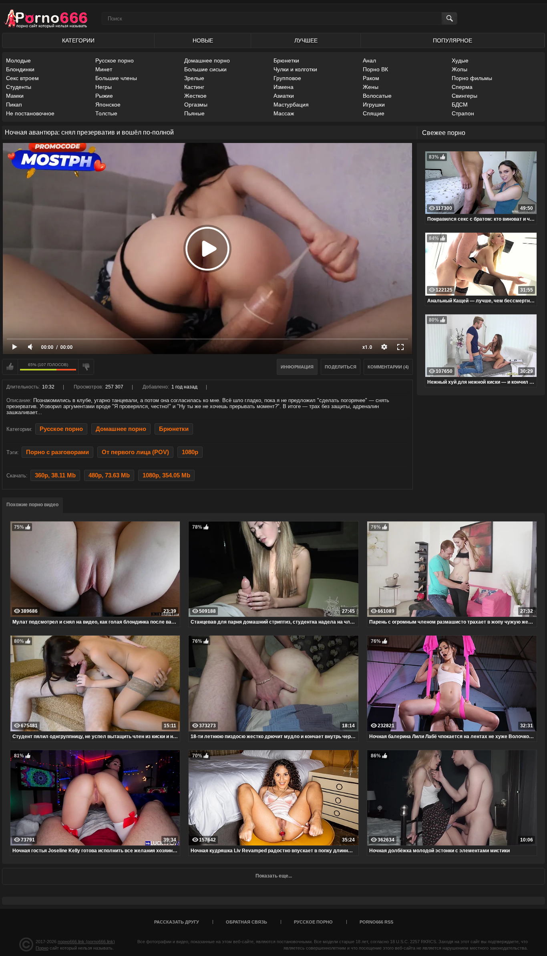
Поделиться (340, 366)
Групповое (287, 78)
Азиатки (284, 96)
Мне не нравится (86, 367)
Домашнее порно (207, 60)
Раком (371, 78)
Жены (370, 87)
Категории (78, 40)
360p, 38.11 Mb (55, 475)
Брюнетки (286, 60)
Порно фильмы (472, 78)
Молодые (18, 60)
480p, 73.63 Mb (109, 475)
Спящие (373, 113)
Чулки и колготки (295, 69)
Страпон (463, 113)
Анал (369, 60)
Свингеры (464, 96)
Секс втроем (22, 78)
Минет (103, 69)
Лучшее (306, 40)
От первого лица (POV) (135, 452)
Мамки (15, 96)
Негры (103, 87)
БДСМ (460, 104)
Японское (108, 104)
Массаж (284, 113)
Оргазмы (195, 104)
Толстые (106, 113)
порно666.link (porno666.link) (86, 941)
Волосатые (377, 96)
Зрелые (194, 78)
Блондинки (20, 69)
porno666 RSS (376, 922)
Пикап (14, 104)
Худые (460, 60)
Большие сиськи (205, 69)
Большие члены (116, 78)
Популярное (452, 40)
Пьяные (194, 113)
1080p (190, 452)
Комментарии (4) (388, 366)
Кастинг (194, 87)
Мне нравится (10, 367)
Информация (297, 366)
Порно (42, 948)
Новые (203, 40)
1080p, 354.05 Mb (166, 475)
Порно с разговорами (57, 452)
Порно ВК (375, 69)
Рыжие (104, 96)
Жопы (459, 69)
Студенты (18, 87)
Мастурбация (291, 104)
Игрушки (374, 104)
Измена (284, 87)
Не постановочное (30, 113)
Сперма (462, 87)
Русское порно (114, 60)
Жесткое (195, 96)
